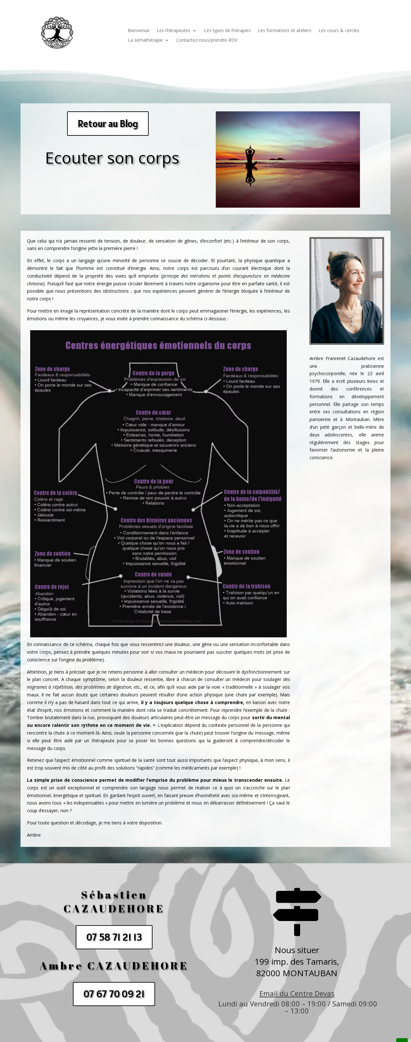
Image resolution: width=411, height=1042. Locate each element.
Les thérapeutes (173, 30)
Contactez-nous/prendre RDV (206, 40)
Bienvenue (139, 30)
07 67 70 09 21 (113, 993)
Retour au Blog (108, 123)
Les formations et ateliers (284, 30)
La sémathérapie (145, 40)
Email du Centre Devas (297, 993)
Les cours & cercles (339, 30)
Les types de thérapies (227, 30)
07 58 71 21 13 (114, 937)
